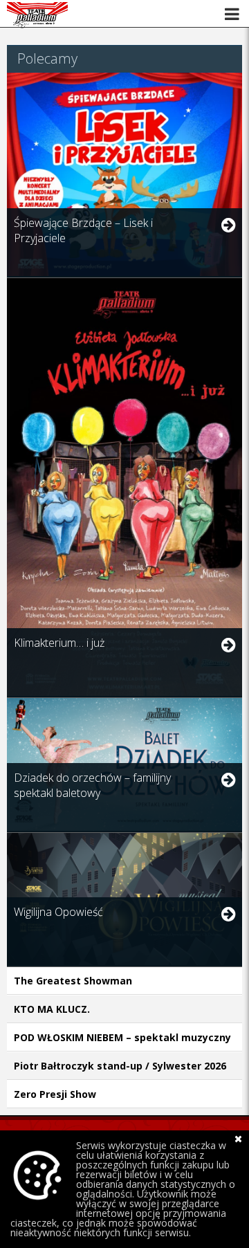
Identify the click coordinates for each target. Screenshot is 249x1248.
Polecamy (47, 58)
